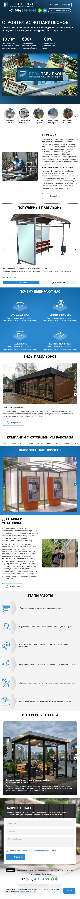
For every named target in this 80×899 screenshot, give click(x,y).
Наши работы (67, 870)
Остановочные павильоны (24, 121)
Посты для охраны (38, 121)
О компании (21, 870)
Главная (10, 870)
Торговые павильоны (9, 121)
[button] (75, 116)
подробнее (23, 282)
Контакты (46, 874)
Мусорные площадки (67, 121)
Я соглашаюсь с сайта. (33, 850)
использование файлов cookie (25, 892)
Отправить (18, 857)
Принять (69, 891)
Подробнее (55, 196)
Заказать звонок (62, 10)
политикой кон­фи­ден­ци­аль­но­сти (37, 850)
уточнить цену (60, 282)
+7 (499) (23, 10)
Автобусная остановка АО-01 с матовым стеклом (25, 269)
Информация (34, 874)
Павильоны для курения (53, 121)
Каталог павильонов (38, 870)
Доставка (54, 870)
